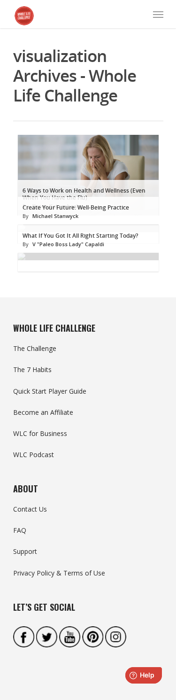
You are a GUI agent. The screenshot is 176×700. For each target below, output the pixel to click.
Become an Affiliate (43, 412)
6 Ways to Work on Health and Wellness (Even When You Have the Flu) (84, 194)
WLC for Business (40, 433)
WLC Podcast (33, 454)
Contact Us (30, 509)
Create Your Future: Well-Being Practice (76, 207)
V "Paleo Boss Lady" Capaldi (68, 244)
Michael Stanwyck (55, 215)
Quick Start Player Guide (49, 391)
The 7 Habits (32, 369)
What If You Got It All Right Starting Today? (80, 235)
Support (25, 551)
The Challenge (34, 348)
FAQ (19, 530)
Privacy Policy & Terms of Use (59, 572)
